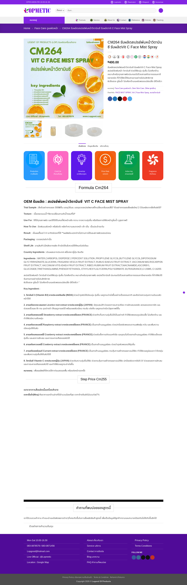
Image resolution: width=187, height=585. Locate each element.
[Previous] (28, 79)
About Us (111, 20)
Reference (136, 20)
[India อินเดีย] (148, 56)
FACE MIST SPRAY (123, 92)
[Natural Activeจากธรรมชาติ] (135, 56)
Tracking (159, 20)
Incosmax (159, 2)
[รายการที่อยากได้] (161, 10)
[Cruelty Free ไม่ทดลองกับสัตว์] (128, 56)
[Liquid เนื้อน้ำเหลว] (114, 56)
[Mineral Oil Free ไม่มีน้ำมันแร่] (132, 56)
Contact (123, 20)
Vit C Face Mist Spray (140, 92)
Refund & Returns (117, 577)
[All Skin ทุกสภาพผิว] (109, 56)
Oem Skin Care (138, 88)
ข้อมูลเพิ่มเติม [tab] (93, 146)
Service (97, 20)
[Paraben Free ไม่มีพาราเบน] (139, 56)
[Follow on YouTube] (152, 557)
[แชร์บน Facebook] (110, 98)
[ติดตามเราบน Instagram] (138, 557)
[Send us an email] (148, 557)
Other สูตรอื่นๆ (150, 88)
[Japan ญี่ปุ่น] (152, 56)
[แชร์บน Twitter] (115, 98)
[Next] (98, 79)
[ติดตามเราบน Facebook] (134, 557)
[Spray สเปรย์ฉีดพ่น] (118, 56)
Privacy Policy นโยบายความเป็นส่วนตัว (77, 577)
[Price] (184, 293)
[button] (44, 20)
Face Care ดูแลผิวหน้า (46, 28)
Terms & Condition (101, 577)
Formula (82, 20)
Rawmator (132, 2)
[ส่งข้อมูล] (153, 10)
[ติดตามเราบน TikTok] (143, 557)
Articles (148, 20)
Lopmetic (117, 2)
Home (27, 28)
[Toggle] (26, 527)
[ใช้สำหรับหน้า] (157, 56)
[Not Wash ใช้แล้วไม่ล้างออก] (123, 56)
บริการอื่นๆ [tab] (104, 146)
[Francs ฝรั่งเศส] (144, 56)
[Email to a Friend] (120, 98)
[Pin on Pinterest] (125, 98)
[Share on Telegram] (130, 98)
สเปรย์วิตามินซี (155, 92)
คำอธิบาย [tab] (82, 146)
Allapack (145, 2)
